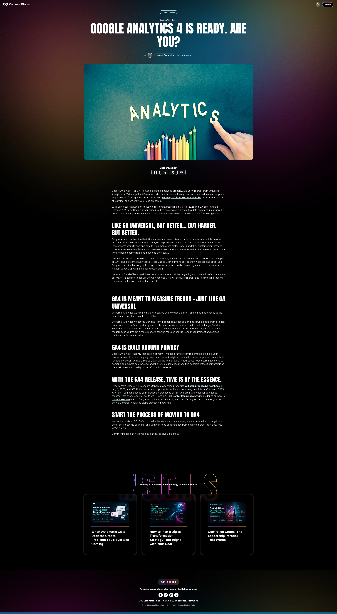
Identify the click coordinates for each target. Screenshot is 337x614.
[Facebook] (155, 172)
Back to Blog (169, 12)
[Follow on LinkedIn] (171, 595)
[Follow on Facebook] (160, 595)
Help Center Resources (180, 396)
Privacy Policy (170, 605)
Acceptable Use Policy (186, 605)
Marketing (187, 55)
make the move (121, 399)
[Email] (181, 172)
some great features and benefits (181, 197)
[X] (173, 172)
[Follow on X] (176, 595)
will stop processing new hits (202, 386)
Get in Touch (168, 581)
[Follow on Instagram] (166, 595)
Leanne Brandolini (164, 55)
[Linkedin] (164, 172)
